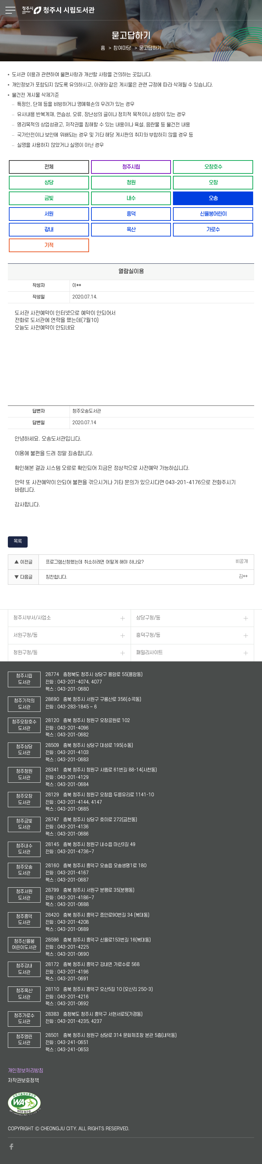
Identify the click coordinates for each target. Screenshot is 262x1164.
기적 (48, 245)
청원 (131, 182)
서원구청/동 (25, 635)
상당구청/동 (148, 618)
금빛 (48, 198)
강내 (48, 229)
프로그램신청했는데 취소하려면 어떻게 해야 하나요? (95, 562)
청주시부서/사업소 (32, 618)
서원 (48, 214)
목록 (18, 541)
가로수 (213, 229)
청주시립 (131, 167)
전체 (48, 167)
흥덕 (131, 214)
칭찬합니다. (56, 577)
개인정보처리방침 (25, 1071)
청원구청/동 (25, 653)
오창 (213, 182)
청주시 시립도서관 (141, 10)
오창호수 (213, 167)
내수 (131, 198)
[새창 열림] (24, 1114)
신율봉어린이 (213, 214)
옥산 (131, 229)
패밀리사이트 (149, 653)
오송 (213, 198)
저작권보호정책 (23, 1081)
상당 (48, 182)
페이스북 (11, 1146)
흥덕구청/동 (148, 635)
